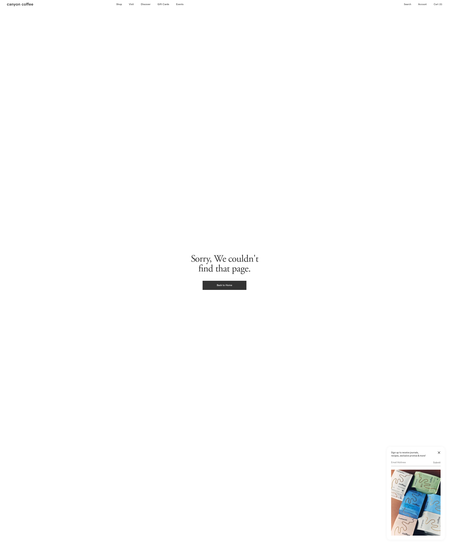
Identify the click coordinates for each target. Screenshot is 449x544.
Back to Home (224, 285)
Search (407, 4)
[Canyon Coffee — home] (61, 4)
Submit (437, 462)
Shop (119, 4)
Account (422, 4)
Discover (145, 4)
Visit (131, 4)
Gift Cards (163, 4)
